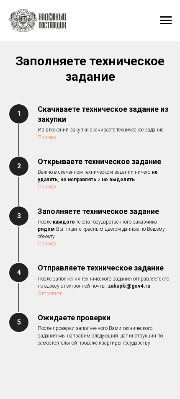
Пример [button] (47, 137)
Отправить (50, 293)
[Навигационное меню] (166, 20)
